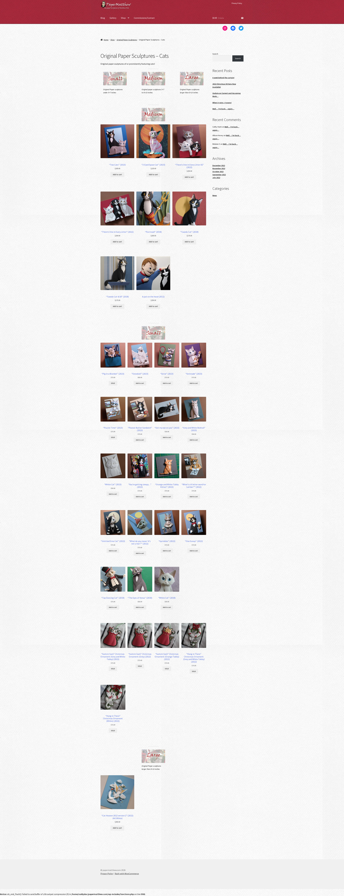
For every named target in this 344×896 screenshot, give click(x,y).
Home (106, 40)
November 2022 (218, 168)
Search (215, 54)
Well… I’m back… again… (223, 109)
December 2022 (218, 165)
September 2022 (219, 174)
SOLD (113, 383)
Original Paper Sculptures (127, 40)
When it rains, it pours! (222, 102)
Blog (103, 18)
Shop (123, 18)
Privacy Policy (237, 3)
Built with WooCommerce (127, 873)
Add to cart (117, 174)
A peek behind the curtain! (223, 77)
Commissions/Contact (144, 18)
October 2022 (217, 171)
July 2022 (216, 177)
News (214, 195)
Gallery (113, 18)
